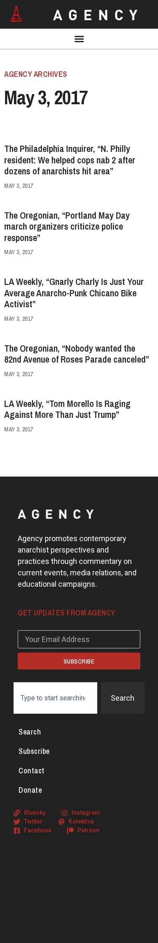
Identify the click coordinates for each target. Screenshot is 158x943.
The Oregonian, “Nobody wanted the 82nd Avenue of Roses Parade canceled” (76, 354)
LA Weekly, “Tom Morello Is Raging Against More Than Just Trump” (67, 409)
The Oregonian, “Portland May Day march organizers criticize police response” (67, 226)
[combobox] (55, 698)
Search (30, 731)
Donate (30, 790)
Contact (32, 770)
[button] (79, 38)
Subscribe (34, 751)
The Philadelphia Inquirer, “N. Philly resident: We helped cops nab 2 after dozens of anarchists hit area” (69, 159)
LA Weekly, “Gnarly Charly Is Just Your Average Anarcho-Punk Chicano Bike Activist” (74, 292)
